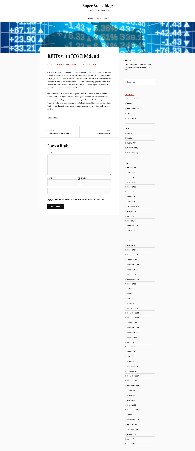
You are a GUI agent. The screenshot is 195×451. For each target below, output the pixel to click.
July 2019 (130, 192)
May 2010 (131, 352)
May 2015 (131, 293)
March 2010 (131, 361)
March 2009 (131, 405)
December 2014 (133, 313)
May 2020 (131, 182)
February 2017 (132, 255)
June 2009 (131, 390)
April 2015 (131, 298)
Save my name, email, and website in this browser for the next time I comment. (76, 200)
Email (83, 178)
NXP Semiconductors (102, 133)
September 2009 (133, 385)
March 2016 (131, 284)
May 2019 (131, 197)
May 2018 (131, 221)
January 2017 (132, 260)
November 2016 (133, 269)
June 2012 (131, 347)
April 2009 (131, 400)
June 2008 (131, 444)
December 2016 (133, 264)
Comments (132, 148)
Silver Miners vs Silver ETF (58, 133)
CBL (50, 117)
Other (129, 104)
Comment (51, 153)
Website (79, 179)
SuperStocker (56, 64)
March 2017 (131, 250)
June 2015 (131, 289)
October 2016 (132, 274)
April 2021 (131, 172)
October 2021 (132, 167)
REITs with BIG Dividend (73, 56)
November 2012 (133, 337)
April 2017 (131, 245)
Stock (129, 113)
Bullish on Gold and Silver (97, 19)
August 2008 (131, 434)
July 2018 (130, 216)
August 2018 (131, 211)
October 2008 (132, 424)
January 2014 (132, 322)
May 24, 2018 (72, 64)
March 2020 (131, 187)
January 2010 (132, 371)
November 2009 (133, 381)
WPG (56, 117)
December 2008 (133, 419)
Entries (131, 143)
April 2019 (131, 201)
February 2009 (132, 410)
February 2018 (132, 226)
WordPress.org (132, 152)
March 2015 (131, 303)
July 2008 (130, 439)
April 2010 (131, 356)
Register (130, 133)
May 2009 (131, 395)
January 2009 (132, 415)
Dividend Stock (89, 64)
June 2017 (131, 240)
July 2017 (130, 235)
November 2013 (133, 332)
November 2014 (133, 318)
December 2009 (133, 376)
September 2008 (133, 429)
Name (50, 178)
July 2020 (130, 177)
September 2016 (133, 279)
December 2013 (133, 327)
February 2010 (132, 366)
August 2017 (131, 230)
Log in (129, 138)
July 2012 (130, 342)
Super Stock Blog (97, 5)
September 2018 (133, 206)
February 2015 (132, 308)
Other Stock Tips (133, 108)
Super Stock (131, 118)
